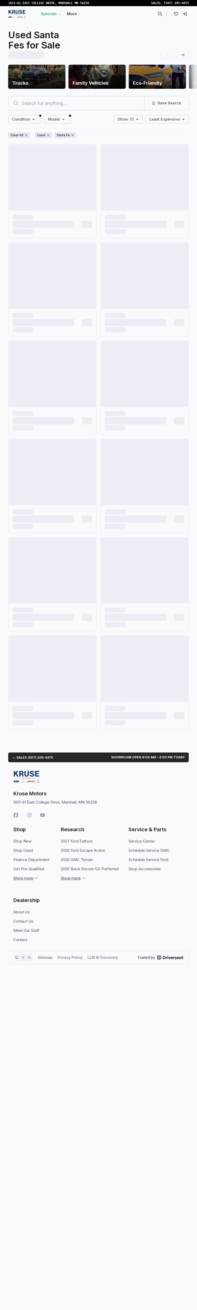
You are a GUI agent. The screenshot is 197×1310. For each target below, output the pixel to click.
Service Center (142, 841)
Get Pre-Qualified (28, 868)
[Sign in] (185, 14)
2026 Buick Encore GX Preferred (90, 868)
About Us (21, 912)
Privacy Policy (69, 957)
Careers (20, 939)
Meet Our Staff (26, 930)
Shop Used (23, 850)
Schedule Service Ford (148, 859)
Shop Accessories (145, 868)
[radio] (17, 957)
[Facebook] (15, 815)
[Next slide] (182, 54)
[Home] (17, 14)
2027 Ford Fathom (77, 841)
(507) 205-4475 (176, 3)
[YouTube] (42, 815)
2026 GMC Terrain (77, 859)
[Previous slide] (167, 54)
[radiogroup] (23, 957)
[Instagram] (29, 815)
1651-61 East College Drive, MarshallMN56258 (48, 3)
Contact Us (23, 921)
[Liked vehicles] (176, 14)
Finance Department (31, 859)
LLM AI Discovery (102, 957)
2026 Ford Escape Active (83, 850)
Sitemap (45, 957)
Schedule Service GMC (149, 850)
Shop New (22, 841)
